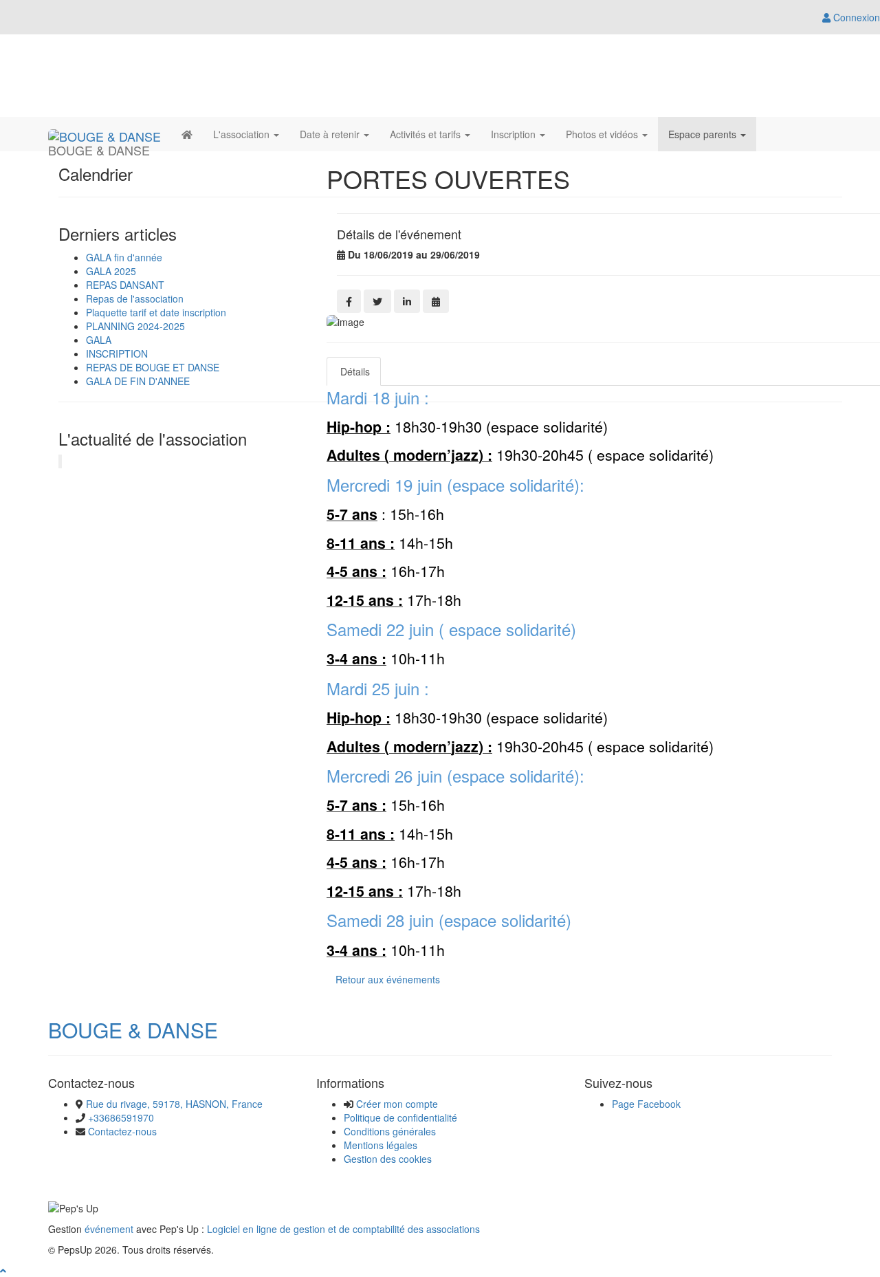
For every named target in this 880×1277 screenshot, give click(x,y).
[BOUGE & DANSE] (104, 134)
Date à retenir (331, 134)
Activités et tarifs (426, 134)
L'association (242, 134)
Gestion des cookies (388, 1159)
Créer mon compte (397, 1104)
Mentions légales (380, 1145)
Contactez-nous (122, 1131)
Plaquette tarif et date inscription (156, 312)
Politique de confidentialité (400, 1117)
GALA (98, 340)
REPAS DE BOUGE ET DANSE (152, 367)
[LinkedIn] (407, 301)
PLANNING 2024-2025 (135, 326)
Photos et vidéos (603, 134)
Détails (354, 371)
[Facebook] (349, 301)
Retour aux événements (388, 979)
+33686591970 (121, 1117)
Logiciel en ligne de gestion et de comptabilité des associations (343, 1229)
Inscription (514, 134)
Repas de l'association (135, 298)
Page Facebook (646, 1104)
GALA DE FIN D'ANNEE (138, 381)
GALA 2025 (111, 271)
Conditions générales (390, 1131)
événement (109, 1229)
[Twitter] (377, 301)
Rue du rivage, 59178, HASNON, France (174, 1104)
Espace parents (703, 134)
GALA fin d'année (124, 257)
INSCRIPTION (117, 353)
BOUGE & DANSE (133, 1030)
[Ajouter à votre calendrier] (436, 301)
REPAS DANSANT (125, 285)
